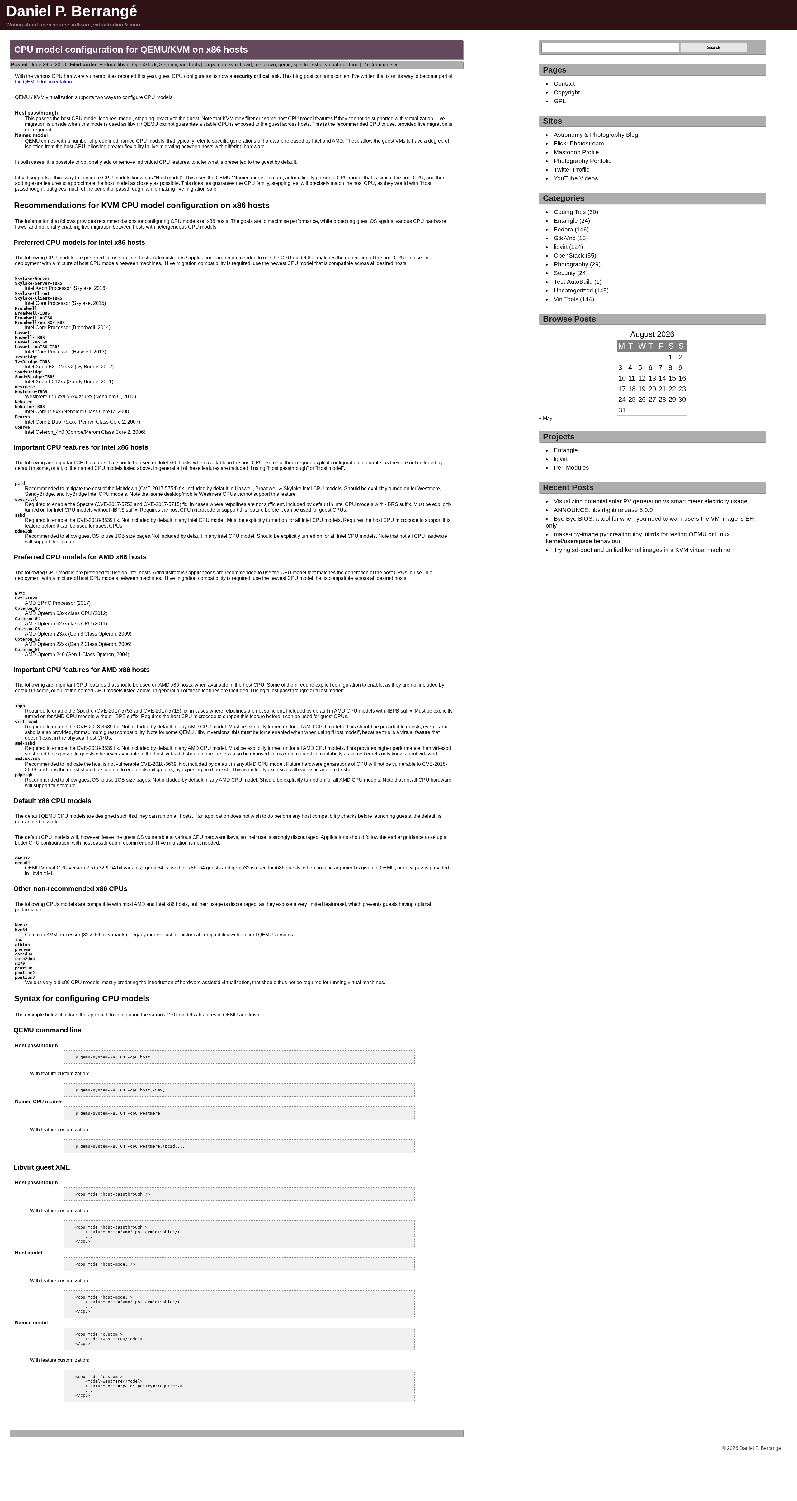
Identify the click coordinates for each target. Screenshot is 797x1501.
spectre (301, 64)
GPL (560, 101)
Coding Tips (570, 212)
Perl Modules (571, 467)
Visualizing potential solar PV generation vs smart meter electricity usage (650, 501)
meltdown (265, 64)
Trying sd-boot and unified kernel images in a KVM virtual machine (642, 550)
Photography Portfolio (583, 161)
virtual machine (342, 64)
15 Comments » (379, 64)
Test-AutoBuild (573, 281)
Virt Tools (189, 64)
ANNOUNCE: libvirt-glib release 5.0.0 (603, 510)
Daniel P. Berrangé (71, 11)
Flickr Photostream (579, 143)
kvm (233, 64)
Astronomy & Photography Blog (596, 134)
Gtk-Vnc (565, 238)
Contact (564, 83)
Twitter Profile (572, 169)
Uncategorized (573, 290)
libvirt (124, 64)
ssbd (317, 64)
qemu (284, 64)
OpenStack (144, 64)
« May (545, 418)
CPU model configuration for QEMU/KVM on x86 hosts (131, 49)
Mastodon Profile (576, 152)
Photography (571, 264)
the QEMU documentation (43, 81)
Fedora (107, 64)
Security (168, 64)
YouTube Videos (576, 178)
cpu (222, 64)
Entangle (566, 220)
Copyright (567, 92)
